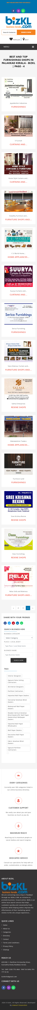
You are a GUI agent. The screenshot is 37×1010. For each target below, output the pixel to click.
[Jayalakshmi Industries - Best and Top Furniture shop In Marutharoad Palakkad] (18, 88)
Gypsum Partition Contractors (14, 749)
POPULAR (16, 40)
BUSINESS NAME (10, 650)
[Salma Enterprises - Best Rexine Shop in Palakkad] (18, 389)
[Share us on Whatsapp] (21, 623)
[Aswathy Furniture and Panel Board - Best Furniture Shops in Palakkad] (18, 201)
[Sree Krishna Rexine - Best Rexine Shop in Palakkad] (18, 502)
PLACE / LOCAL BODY (12, 642)
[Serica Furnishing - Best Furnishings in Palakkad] (18, 314)
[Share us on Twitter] (9, 623)
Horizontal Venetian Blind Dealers (17, 701)
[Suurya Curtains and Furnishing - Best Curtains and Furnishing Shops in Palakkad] (18, 276)
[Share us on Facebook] (5, 623)
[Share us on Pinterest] (13, 623)
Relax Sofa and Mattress (18, 591)
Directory (6, 936)
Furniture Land (18, 479)
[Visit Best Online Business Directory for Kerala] (18, 22)
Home (5, 925)
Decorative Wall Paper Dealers (16, 736)
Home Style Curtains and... (19, 178)
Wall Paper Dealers (15, 730)
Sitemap (6, 950)
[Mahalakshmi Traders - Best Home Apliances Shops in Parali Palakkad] (18, 426)
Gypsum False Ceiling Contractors (16, 681)
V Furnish (18, 141)
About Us (6, 929)
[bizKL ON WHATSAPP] (23, 11)
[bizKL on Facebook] (13, 11)
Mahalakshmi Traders (18, 441)
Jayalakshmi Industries (18, 103)
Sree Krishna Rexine (18, 516)
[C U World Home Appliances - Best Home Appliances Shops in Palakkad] (18, 239)
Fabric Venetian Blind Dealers (16, 742)
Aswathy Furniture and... (18, 216)
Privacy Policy (8, 946)
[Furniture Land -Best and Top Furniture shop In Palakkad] (18, 464)
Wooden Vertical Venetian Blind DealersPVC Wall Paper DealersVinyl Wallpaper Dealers (18, 716)
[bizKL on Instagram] (18, 11)
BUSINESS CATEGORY (12, 634)
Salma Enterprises (18, 404)
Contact (6, 939)
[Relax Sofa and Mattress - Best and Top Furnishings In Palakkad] (18, 577)
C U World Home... (19, 253)
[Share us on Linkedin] (17, 623)
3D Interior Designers (16, 687)
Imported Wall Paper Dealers (18, 695)
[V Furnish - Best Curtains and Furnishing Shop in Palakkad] (18, 126)
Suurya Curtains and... (18, 291)
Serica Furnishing (18, 329)
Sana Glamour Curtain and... (18, 366)
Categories (7, 932)
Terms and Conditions (11, 943)
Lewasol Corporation (19, 1005)
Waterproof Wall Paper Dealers (16, 707)
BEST (27, 40)
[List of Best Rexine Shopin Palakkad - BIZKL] (18, 539)
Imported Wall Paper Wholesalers (15, 725)
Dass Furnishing (18, 554)
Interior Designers (14, 676)
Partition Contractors (15, 691)
